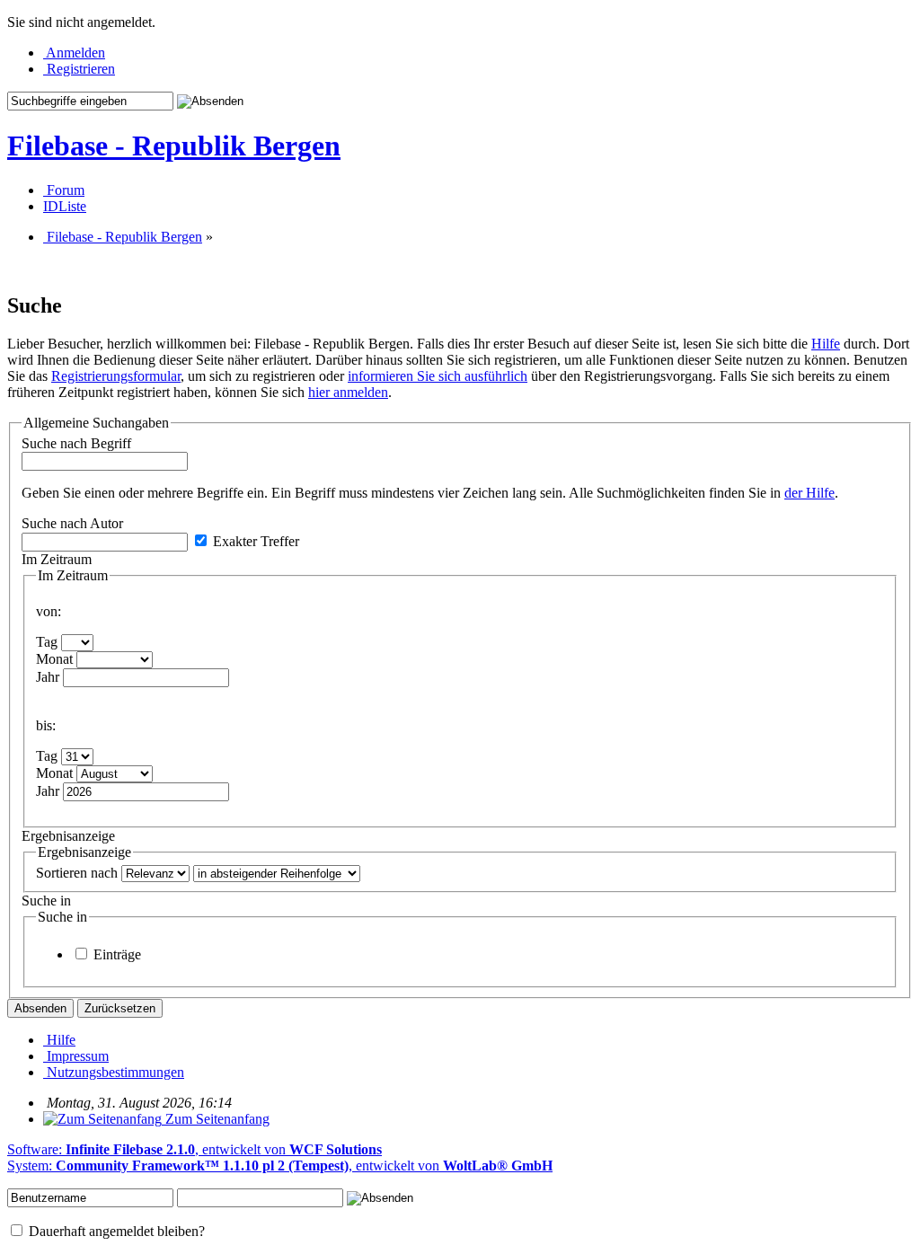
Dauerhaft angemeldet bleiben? (115, 1231)
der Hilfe (809, 492)
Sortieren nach (77, 872)
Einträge (115, 954)
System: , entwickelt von (280, 1165)
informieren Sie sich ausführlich (437, 376)
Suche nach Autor (72, 523)
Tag (47, 641)
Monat (54, 659)
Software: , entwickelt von (194, 1149)
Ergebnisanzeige (68, 835)
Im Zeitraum (57, 559)
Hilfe (825, 343)
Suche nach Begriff (76, 443)
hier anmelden (348, 392)
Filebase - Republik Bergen (174, 145)
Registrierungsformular (116, 376)
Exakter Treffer (254, 541)
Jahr (47, 676)
